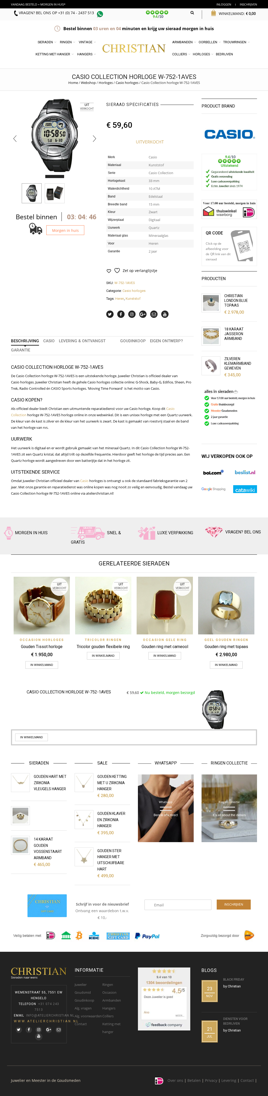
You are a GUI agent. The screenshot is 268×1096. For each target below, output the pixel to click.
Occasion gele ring (165, 640)
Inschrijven (248, 4)
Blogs (209, 970)
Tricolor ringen (103, 640)
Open (242, 245)
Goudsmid (83, 992)
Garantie (20, 350)
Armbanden (182, 42)
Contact (81, 1024)
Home (73, 82)
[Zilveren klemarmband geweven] (211, 365)
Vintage (85, 42)
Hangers (84, 54)
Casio (49, 341)
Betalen (194, 1080)
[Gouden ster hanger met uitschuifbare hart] (84, 856)
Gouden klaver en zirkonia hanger (111, 819)
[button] (50, 176)
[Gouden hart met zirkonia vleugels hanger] (20, 782)
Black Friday (233, 979)
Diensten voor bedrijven (235, 1021)
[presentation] (15, 138)
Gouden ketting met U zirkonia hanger (112, 782)
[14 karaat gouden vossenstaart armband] (20, 845)
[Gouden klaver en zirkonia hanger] (84, 819)
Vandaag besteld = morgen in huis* (38, 4)
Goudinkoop (133, 341)
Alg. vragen (83, 1008)
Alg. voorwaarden (88, 1016)
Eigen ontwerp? (166, 341)
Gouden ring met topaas (226, 646)
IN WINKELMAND (41, 665)
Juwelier (81, 984)
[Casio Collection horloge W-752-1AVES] (32, 193)
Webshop (88, 82)
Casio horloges (127, 82)
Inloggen (223, 4)
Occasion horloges (42, 640)
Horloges (201, 54)
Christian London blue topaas (236, 300)
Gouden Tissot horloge (42, 646)
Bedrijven (224, 54)
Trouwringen (234, 42)
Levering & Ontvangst (82, 341)
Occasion (109, 992)
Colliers (179, 54)
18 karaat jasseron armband (234, 334)
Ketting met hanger (53, 54)
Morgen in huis (65, 230)
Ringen (66, 42)
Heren (119, 299)
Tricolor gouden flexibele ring (103, 646)
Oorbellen (208, 42)
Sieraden (45, 42)
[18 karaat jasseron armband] (211, 336)
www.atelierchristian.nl (46, 1021)
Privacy (211, 1080)
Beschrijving (25, 341)
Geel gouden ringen (226, 640)
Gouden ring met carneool (165, 646)
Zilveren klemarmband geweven (237, 363)
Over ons (175, 1080)
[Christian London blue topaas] (211, 302)
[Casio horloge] (55, 193)
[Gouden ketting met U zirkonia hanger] (84, 782)
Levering (228, 1080)
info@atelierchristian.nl (50, 1015)
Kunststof (133, 299)
